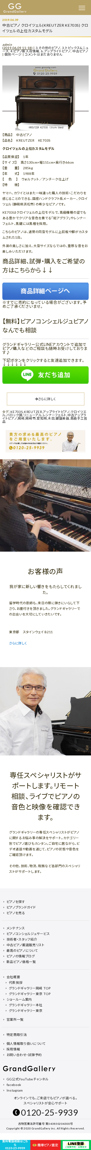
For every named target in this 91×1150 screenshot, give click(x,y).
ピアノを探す (16, 902)
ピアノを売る (16, 913)
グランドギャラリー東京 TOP (30, 994)
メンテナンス (16, 928)
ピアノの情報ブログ (21, 956)
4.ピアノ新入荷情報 (24, 51)
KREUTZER (33, 412)
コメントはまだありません (43, 54)
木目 (51, 418)
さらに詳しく (47, 399)
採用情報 (13, 1049)
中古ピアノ (80, 51)
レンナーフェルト (55, 415)
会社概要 (13, 977)
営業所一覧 (15, 1019)
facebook (14, 1085)
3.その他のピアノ (48, 48)
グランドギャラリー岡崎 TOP (30, 988)
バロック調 (14, 415)
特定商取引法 (17, 1035)
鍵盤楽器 (62, 418)
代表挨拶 (16, 983)
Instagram (15, 1090)
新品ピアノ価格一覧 (21, 962)
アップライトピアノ (56, 412)
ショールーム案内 (19, 999)
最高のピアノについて (22, 950)
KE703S (16, 412)
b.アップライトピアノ (56, 51)
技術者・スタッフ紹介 (22, 939)
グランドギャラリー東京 (26, 1011)
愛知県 (42, 418)
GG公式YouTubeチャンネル (28, 1079)
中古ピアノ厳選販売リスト (26, 945)
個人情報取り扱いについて (26, 1044)
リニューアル (32, 415)
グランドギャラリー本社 (26, 1005)
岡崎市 (30, 418)
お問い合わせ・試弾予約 (24, 1055)
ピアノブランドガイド (21, 907)
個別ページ (13, 54)
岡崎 (21, 418)
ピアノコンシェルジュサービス (28, 934)
